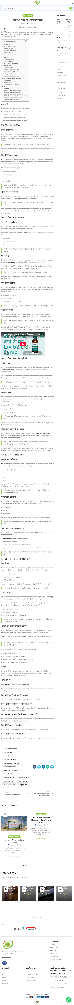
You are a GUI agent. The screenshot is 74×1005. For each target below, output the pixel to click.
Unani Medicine (61, 89)
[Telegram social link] (52, 767)
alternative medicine (10, 749)
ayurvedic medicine (10, 756)
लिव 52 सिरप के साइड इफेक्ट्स (11, 71)
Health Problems (62, 76)
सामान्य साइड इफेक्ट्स (10, 73)
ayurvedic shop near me (11, 763)
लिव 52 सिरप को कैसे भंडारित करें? (13, 99)
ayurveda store (8, 752)
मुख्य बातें (8, 44)
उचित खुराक (8, 65)
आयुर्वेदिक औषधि (23, 785)
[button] (23, 865)
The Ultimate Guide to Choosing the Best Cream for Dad (10, 886)
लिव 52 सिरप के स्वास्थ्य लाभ (10, 54)
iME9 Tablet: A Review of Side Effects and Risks (64, 49)
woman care (60, 98)
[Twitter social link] (39, 767)
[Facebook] (4, 963)
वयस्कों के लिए (6, 370)
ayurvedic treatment (10, 767)
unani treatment (9, 785)
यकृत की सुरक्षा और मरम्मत (11, 56)
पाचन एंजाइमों (10, 262)
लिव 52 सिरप (4, 159)
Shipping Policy (30, 971)
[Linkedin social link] (43, 767)
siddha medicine (9, 777)
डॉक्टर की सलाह (7, 539)
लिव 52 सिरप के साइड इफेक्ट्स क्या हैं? (14, 98)
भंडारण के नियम (9, 82)
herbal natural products (11, 770)
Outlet (4, 977)
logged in (12, 877)
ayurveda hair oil (62, 63)
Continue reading (14, 856)
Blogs (4, 980)
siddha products (24, 777)
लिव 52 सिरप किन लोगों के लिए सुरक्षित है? (14, 94)
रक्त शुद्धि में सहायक (10, 60)
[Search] (70, 8)
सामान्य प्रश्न (6, 88)
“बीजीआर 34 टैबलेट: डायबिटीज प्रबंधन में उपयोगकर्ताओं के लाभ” (64, 886)
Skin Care (59, 85)
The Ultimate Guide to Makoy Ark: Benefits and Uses (41, 820)
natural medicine (9, 774)
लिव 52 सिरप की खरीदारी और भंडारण (12, 79)
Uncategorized (27, 15)
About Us (5, 983)
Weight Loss (61, 95)
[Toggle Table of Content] (25, 41)
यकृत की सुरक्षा (18, 198)
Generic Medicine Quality (69, 21)
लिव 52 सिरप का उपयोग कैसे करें (11, 63)
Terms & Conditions (32, 974)
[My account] (72, 3)
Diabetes (60, 69)
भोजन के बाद (46, 397)
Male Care (53, 950)
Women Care (53, 953)
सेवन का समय (9, 67)
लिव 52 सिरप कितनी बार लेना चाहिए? (13, 92)
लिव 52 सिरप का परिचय (9, 46)
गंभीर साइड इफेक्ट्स (10, 75)
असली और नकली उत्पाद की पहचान (13, 84)
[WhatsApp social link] (47, 767)
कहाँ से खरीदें (8, 80)
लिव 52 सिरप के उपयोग (11, 50)
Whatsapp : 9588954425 (57, 987)
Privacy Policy (30, 977)
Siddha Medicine (62, 82)
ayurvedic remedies (10, 759)
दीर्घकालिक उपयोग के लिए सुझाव (12, 69)
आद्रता (3, 603)
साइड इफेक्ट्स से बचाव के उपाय (12, 77)
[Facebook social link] (34, 767)
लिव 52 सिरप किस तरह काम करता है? (13, 90)
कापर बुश (22, 136)
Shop (3, 974)
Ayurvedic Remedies (55, 960)
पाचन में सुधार (8, 58)
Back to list (27, 793)
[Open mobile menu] (2, 3)
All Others (52, 944)
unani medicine (8, 781)
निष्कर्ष (5, 86)
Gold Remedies (54, 956)
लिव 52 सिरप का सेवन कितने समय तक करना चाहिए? (16, 96)
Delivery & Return (31, 980)
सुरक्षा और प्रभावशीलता (10, 52)
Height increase (62, 79)
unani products (23, 781)
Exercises (60, 72)
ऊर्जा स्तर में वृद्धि (9, 61)
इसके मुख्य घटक (9, 48)
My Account (5, 971)
